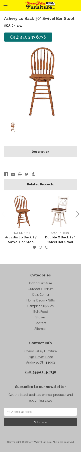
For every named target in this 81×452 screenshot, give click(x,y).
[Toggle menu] (5, 5)
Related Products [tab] (40, 184)
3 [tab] (46, 247)
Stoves (40, 317)
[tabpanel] (21, 219)
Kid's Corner (40, 295)
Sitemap (40, 329)
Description (40, 151)
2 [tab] (40, 247)
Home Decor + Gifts (40, 300)
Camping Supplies (40, 306)
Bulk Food (40, 311)
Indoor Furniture (40, 283)
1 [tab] (34, 247)
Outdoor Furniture (40, 289)
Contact (40, 323)
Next (77, 214)
